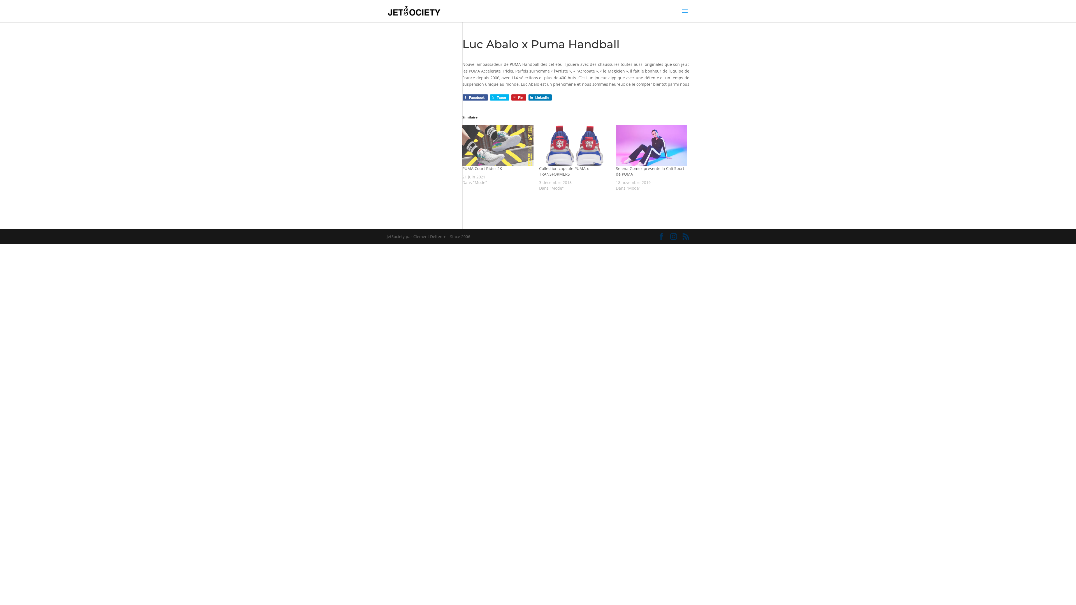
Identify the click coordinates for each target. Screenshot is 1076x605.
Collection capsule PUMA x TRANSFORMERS (564, 171)
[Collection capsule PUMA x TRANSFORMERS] (574, 145)
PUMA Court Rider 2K (482, 168)
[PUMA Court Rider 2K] (498, 145)
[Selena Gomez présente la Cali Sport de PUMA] (651, 145)
